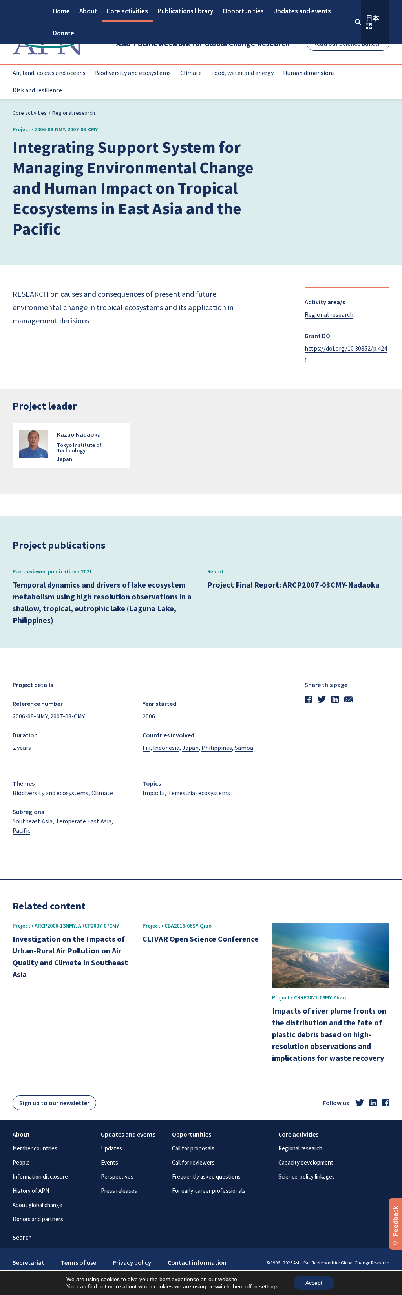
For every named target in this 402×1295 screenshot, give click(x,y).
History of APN (31, 1190)
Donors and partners (38, 1219)
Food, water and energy (242, 73)
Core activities (127, 11)
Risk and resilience (37, 90)
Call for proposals (193, 1148)
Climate (191, 73)
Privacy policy (132, 1262)
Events (109, 1162)
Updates (111, 1148)
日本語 (372, 22)
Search (22, 1237)
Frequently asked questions (206, 1176)
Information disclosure (40, 1176)
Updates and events (302, 11)
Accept (313, 1283)
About (88, 11)
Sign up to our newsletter (54, 1103)
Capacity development (305, 1162)
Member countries (35, 1148)
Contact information (197, 1262)
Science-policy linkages (306, 1176)
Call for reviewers (193, 1162)
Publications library (185, 11)
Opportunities (243, 11)
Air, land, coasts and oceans (49, 73)
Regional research (73, 112)
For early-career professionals (208, 1190)
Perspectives (117, 1176)
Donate (63, 33)
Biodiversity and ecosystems (133, 73)
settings (268, 1286)
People (21, 1162)
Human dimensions (309, 73)
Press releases (119, 1190)
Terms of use (78, 1262)
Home (61, 11)
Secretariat (28, 1262)
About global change (37, 1205)
